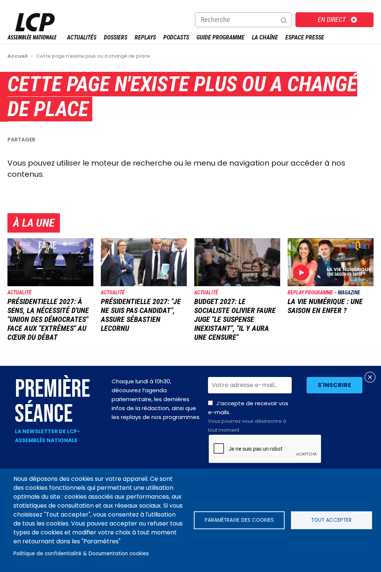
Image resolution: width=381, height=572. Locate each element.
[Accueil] (32, 37)
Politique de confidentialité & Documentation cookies (81, 553)
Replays (145, 37)
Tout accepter (331, 520)
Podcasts (176, 37)
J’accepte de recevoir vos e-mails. (248, 416)
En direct (332, 19)
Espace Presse (304, 37)
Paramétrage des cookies (239, 520)
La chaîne (265, 37)
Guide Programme (220, 37)
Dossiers (115, 37)
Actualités (81, 37)
